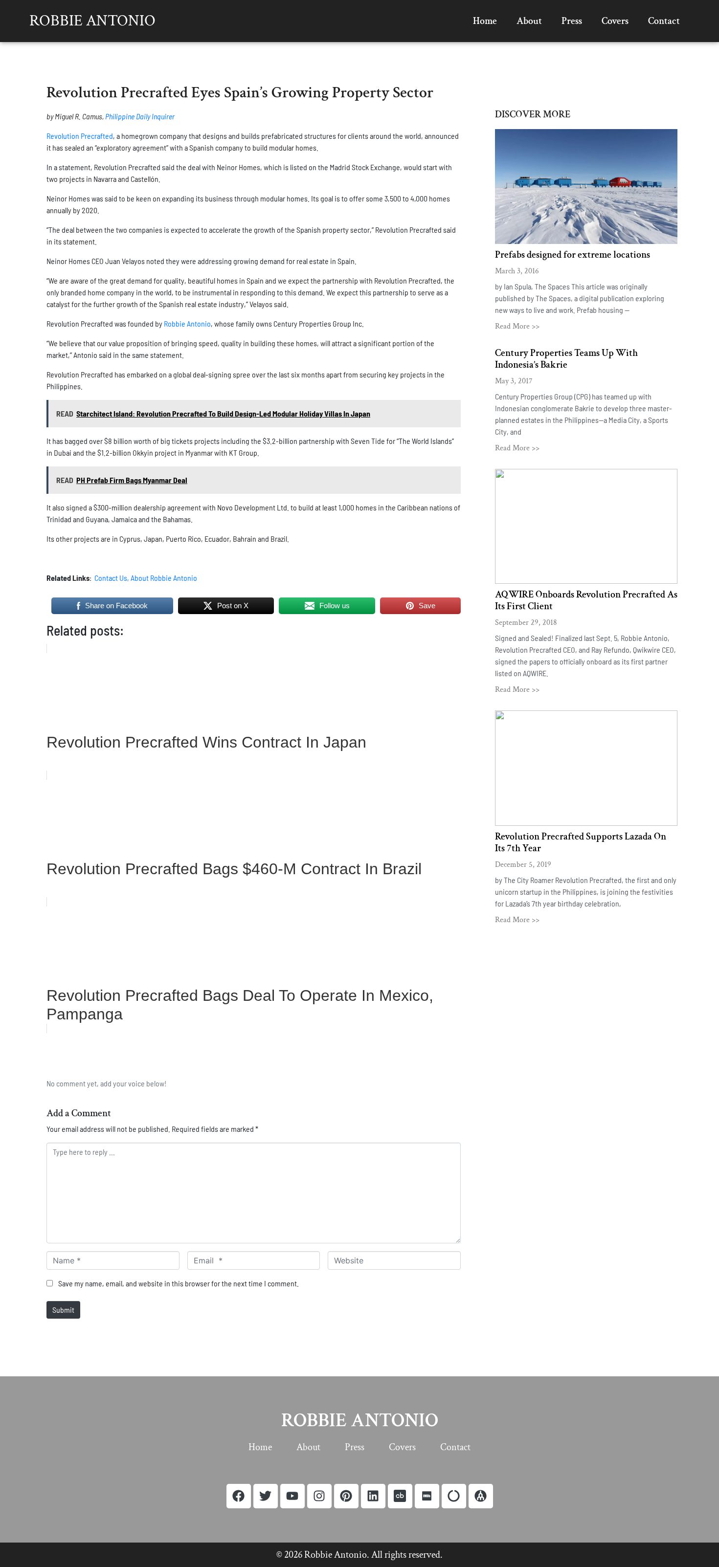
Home (485, 21)
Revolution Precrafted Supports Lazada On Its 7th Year (580, 842)
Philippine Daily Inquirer (140, 116)
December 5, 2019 (523, 865)
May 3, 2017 (514, 381)
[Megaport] (481, 1496)
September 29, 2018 (526, 623)
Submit (63, 1309)
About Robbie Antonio (165, 577)
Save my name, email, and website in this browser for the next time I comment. (178, 1283)
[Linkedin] (373, 1496)
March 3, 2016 (517, 271)
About (529, 21)
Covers (615, 21)
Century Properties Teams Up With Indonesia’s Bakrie (566, 359)
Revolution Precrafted (79, 135)
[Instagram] (319, 1496)
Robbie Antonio (92, 21)
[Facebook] (238, 1496)
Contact (664, 21)
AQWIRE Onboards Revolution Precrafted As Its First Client (586, 600)
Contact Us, (111, 577)
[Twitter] (265, 1496)
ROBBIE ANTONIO (359, 1420)
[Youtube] (292, 1496)
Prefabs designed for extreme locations (572, 254)
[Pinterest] (346, 1496)
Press (572, 21)
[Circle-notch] (454, 1496)
